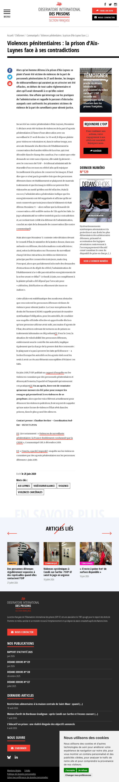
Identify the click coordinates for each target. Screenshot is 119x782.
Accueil (10, 35)
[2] (31, 385)
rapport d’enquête (55, 372)
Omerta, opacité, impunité (35, 451)
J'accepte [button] (70, 770)
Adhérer (97, 150)
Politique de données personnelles (21, 774)
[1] (56, 333)
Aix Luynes (24, 485)
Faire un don (106, 10)
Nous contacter (106, 17)
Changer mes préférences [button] (78, 775)
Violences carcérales (30, 492)
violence (63, 485)
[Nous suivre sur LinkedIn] (16, 757)
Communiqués (33, 35)
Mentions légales (14, 770)
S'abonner (20, 748)
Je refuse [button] (82, 770)
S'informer (19, 35)
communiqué (23, 228)
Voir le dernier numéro (96, 261)
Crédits (27, 770)
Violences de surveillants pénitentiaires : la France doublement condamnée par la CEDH (44, 438)
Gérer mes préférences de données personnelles (27, 777)
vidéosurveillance (44, 485)
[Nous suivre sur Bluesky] (9, 757)
